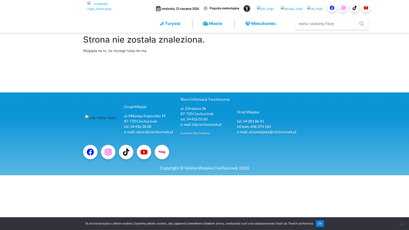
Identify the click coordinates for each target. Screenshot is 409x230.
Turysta (172, 23)
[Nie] (402, 223)
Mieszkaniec (263, 23)
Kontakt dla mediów (195, 133)
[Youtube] (366, 8)
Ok (320, 223)
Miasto (215, 23)
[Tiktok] (354, 8)
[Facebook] (332, 8)
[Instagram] (343, 8)
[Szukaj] (361, 24)
